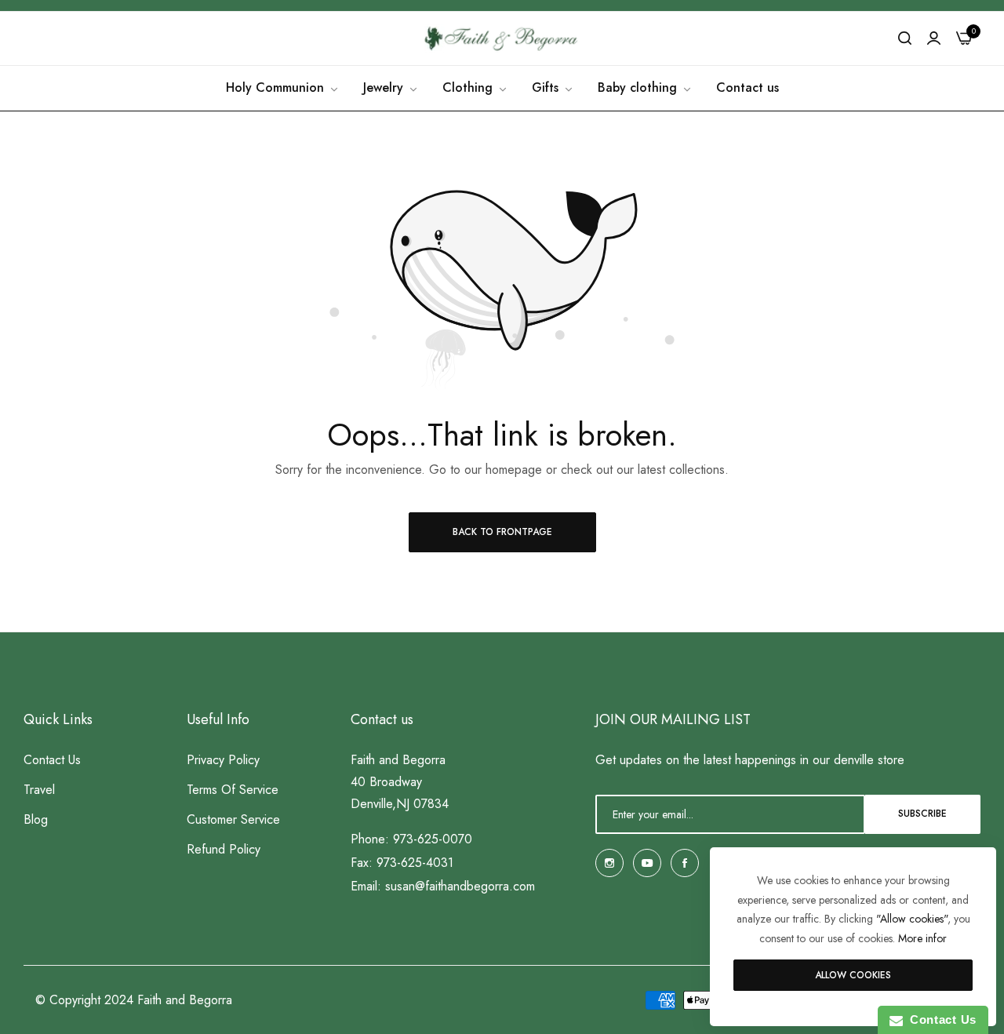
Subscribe (922, 813)
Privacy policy (223, 759)
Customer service (233, 819)
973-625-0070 (432, 838)
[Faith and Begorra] (502, 38)
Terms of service (232, 789)
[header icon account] (933, 38)
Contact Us (940, 1019)
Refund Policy (223, 848)
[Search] (904, 38)
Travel (39, 789)
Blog (36, 819)
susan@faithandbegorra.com (460, 885)
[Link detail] (609, 863)
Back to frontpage (502, 532)
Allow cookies (853, 975)
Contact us (52, 759)
